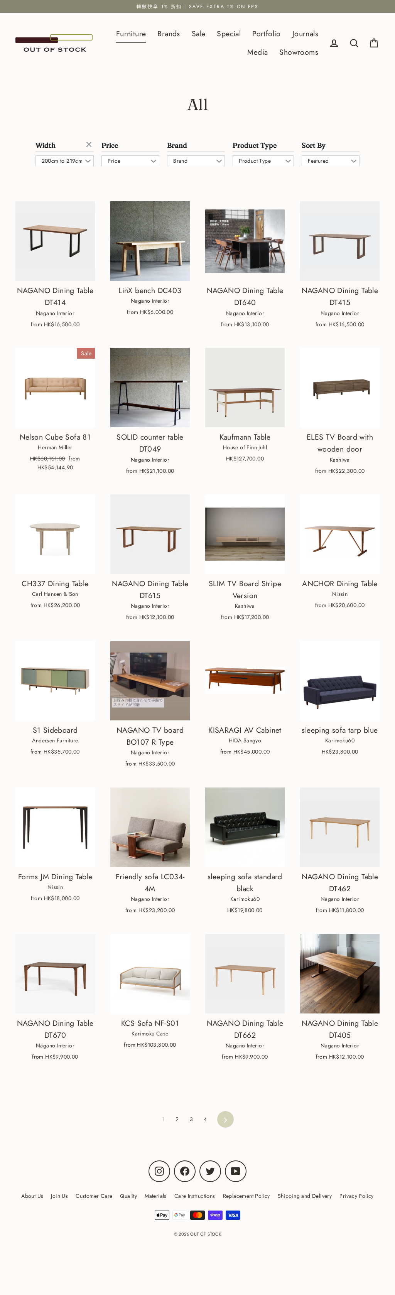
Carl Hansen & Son (55, 594)
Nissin (340, 594)
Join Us (59, 1196)
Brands (168, 33)
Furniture (131, 33)
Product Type (255, 145)
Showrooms (298, 52)
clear (90, 145)
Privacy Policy (356, 1196)
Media (257, 52)
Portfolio (266, 33)
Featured (318, 161)
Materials (156, 1196)
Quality (128, 1196)
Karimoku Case (150, 1033)
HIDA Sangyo (245, 740)
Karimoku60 (339, 740)
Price (109, 145)
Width (45, 145)
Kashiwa (340, 460)
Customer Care (94, 1196)
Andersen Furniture (55, 740)
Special (229, 33)
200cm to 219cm (62, 161)
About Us (32, 1196)
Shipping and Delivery (305, 1196)
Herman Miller (55, 447)
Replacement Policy (246, 1196)
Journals (305, 33)
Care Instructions (194, 1196)
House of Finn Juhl (245, 447)
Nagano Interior (55, 313)
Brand (177, 145)
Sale (199, 33)
